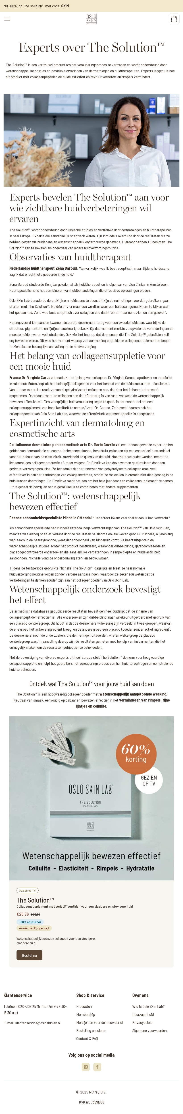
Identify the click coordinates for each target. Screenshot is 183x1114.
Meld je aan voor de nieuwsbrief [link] (99, 1022)
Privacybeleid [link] (142, 1022)
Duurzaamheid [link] (143, 1014)
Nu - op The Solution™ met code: (36, 5)
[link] (91, 19)
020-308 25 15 (29, 1006)
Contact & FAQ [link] (87, 1038)
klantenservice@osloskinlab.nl (37, 1022)
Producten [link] (84, 1006)
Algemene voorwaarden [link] (149, 1030)
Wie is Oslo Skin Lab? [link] (148, 1006)
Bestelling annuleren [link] (91, 1030)
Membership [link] (85, 1014)
